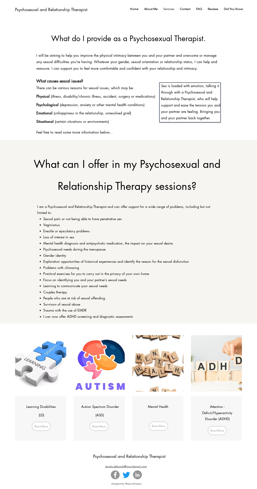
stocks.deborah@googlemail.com (126, 466)
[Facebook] (115, 474)
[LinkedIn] (137, 474)
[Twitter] (126, 474)
